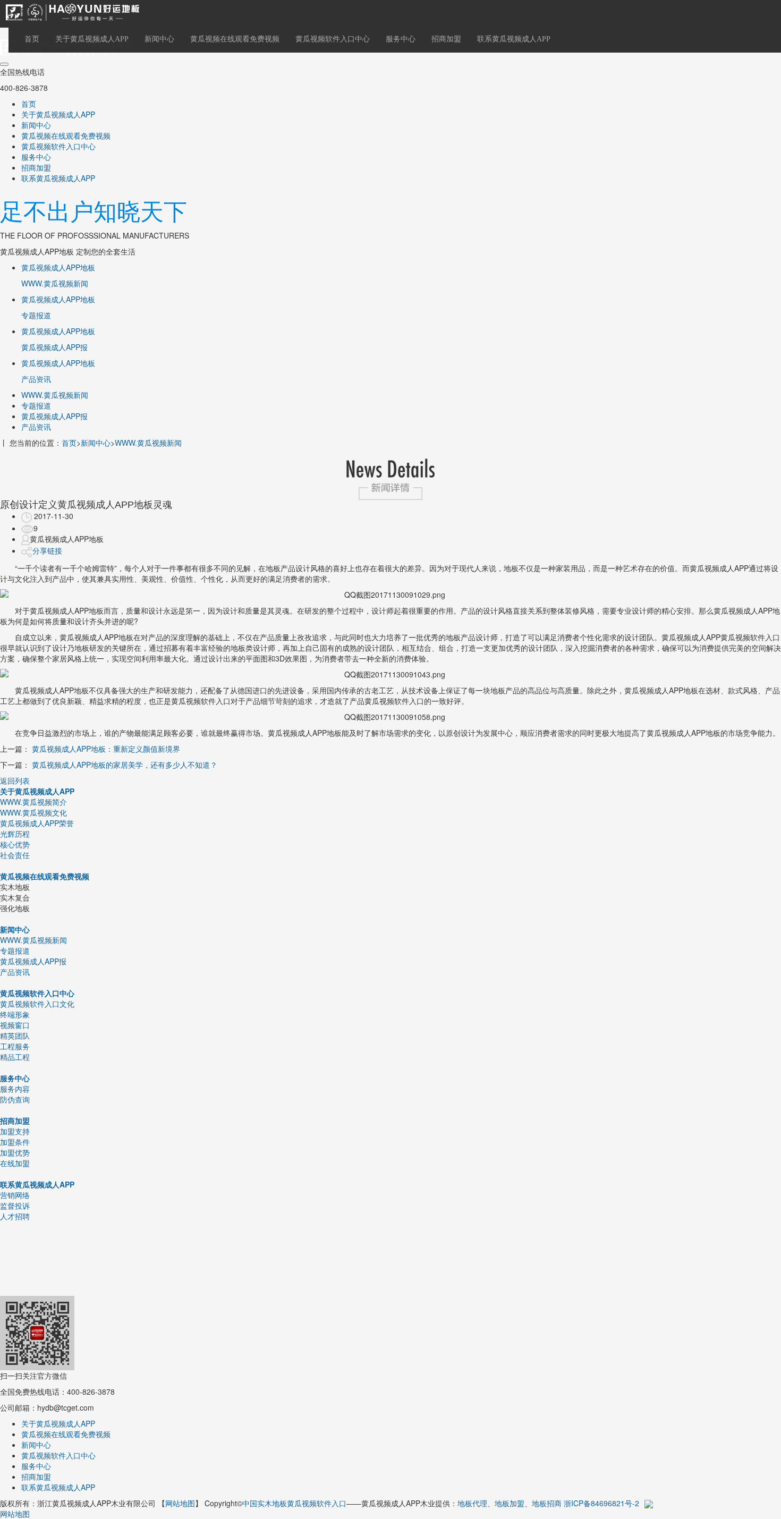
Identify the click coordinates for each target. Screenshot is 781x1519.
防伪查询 (15, 1099)
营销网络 (15, 1195)
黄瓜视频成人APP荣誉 (37, 823)
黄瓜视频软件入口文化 (37, 1003)
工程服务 (15, 1046)
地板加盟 (509, 1503)
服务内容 (15, 1088)
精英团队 (15, 1035)
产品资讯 (36, 426)
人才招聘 (15, 1216)
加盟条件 (15, 1141)
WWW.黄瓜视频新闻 (54, 394)
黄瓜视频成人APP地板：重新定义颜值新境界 (106, 748)
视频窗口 (15, 1025)
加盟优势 (15, 1152)
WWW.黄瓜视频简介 (33, 801)
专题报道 (36, 405)
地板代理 (472, 1503)
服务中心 (400, 39)
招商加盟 (446, 39)
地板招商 (547, 1503)
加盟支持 (15, 1131)
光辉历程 (15, 833)
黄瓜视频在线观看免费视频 (234, 39)
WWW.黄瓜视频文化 (33, 812)
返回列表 (15, 780)
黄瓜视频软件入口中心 (332, 39)
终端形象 (15, 1014)
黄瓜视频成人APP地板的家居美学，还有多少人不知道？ (124, 764)
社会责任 (15, 855)
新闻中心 (159, 39)
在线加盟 (15, 1163)
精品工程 (15, 1056)
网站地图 (180, 1503)
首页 (31, 39)
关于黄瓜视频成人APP (92, 39)
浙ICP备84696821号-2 (601, 1503)
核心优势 (15, 844)
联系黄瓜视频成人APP (513, 39)
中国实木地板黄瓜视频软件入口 (294, 1503)
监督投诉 (15, 1205)
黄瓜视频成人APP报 (54, 416)
